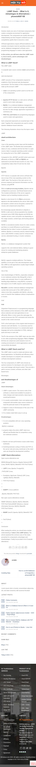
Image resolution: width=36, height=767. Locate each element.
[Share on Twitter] (16, 547)
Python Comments (11, 600)
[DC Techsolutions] (18, 3)
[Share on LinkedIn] (25, 547)
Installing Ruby (5, 573)
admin (26, 21)
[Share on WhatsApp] (10, 547)
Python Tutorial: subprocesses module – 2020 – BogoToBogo (20, 613)
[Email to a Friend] (19, 547)
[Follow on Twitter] (27, 748)
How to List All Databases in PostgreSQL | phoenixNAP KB (27, 573)
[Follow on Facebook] (20, 748)
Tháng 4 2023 (5, 655)
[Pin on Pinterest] (22, 547)
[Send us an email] (30, 748)
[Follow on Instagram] (24, 748)
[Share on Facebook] (13, 547)
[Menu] (2, 3)
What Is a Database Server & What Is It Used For (19, 606)
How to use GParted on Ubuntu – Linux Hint (19, 627)
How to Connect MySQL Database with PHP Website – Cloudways (19, 620)
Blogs (18, 9)
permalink (29, 553)
